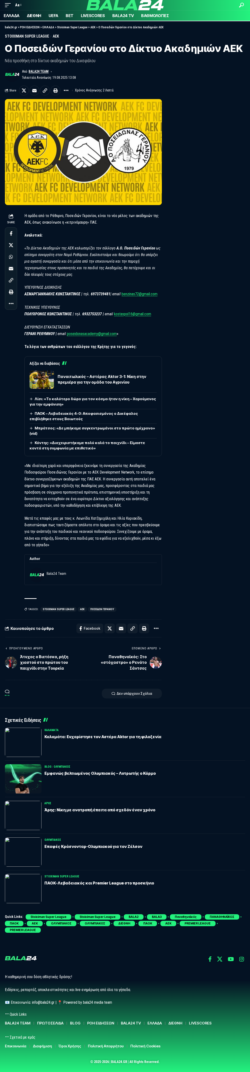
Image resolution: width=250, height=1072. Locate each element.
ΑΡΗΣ (47, 803)
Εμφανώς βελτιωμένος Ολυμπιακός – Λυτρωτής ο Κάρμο (100, 773)
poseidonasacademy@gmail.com (92, 333)
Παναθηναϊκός (186, 917)
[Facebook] (210, 959)
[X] (220, 959)
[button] (9, 5)
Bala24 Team (39, 71)
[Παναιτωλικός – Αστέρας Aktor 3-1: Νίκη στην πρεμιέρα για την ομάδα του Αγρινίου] (42, 379)
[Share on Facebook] (11, 233)
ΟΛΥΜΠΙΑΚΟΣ (62, 766)
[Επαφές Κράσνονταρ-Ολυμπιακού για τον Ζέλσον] (23, 852)
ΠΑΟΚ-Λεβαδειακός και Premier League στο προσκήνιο (99, 883)
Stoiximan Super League (27, 36)
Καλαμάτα (51, 730)
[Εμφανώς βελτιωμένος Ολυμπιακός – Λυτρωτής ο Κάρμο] (23, 779)
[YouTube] (231, 959)
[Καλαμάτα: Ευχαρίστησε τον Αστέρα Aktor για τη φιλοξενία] (23, 742)
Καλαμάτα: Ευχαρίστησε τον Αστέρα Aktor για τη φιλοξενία (102, 736)
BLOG (48, 766)
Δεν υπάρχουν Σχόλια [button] (134, 693)
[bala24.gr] (125, 5)
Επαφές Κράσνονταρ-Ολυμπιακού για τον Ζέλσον (93, 846)
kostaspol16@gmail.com (132, 314)
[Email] (34, 90)
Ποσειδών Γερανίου (102, 609)
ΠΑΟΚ (14, 923)
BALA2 (134, 917)
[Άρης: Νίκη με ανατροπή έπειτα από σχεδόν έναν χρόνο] (23, 815)
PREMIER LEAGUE (198, 923)
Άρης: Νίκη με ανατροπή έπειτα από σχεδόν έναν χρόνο (99, 809)
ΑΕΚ (56, 36)
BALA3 (157, 917)
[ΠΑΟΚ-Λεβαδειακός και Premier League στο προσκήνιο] (23, 888)
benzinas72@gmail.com (139, 294)
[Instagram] (241, 959)
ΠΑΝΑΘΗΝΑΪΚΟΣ (222, 917)
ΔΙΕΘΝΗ (124, 923)
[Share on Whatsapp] (11, 257)
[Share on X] (24, 90)
